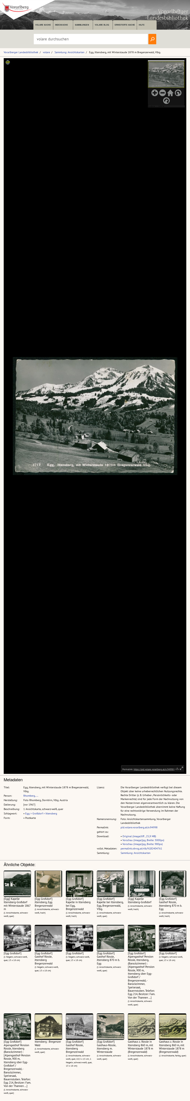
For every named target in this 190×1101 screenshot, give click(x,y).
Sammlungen (82, 25)
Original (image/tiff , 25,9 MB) (139, 836)
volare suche (43, 25)
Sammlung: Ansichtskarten (69, 52)
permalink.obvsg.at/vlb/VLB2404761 (141, 848)
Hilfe (142, 25)
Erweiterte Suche (125, 25)
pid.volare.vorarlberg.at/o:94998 (139, 827)
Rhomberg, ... (30, 795)
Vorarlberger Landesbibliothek (21, 52)
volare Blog (102, 25)
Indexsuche (61, 25)
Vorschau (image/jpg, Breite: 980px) (142, 844)
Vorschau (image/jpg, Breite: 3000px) (143, 840)
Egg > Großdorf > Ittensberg (41, 813)
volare (46, 52)
